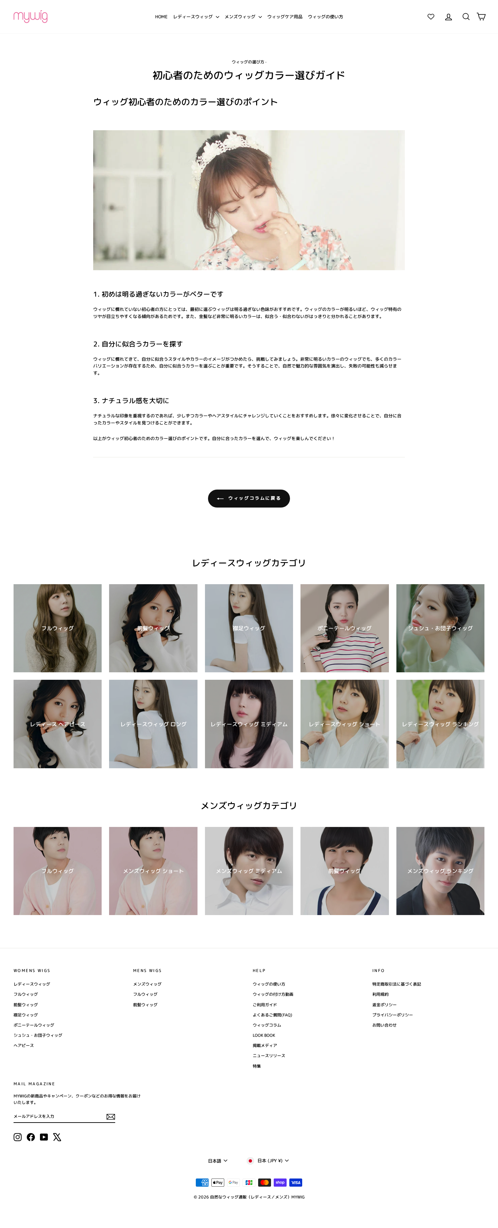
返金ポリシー (384, 1005)
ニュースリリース (269, 1055)
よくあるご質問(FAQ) (272, 1015)
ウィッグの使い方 (325, 17)
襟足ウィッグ (26, 1015)
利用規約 (380, 994)
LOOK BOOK (264, 1035)
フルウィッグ (26, 994)
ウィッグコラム (267, 1025)
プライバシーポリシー (392, 1015)
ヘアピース (24, 1045)
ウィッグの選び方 (248, 62)
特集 (257, 1066)
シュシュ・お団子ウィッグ (38, 1035)
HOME (161, 17)
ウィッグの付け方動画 (273, 994)
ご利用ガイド (265, 1005)
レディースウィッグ (193, 17)
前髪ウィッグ (26, 1005)
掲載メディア (265, 1045)
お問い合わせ (384, 1025)
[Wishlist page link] (431, 16)
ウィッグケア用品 (285, 17)
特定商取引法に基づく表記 (396, 984)
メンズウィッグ (241, 17)
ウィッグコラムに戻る (254, 498)
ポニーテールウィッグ (34, 1025)
